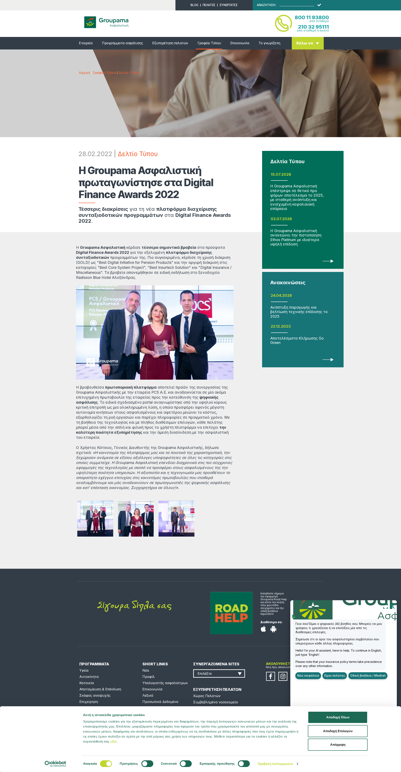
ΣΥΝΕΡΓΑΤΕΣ (229, 5)
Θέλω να (304, 43)
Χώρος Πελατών (207, 696)
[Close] (392, 606)
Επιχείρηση (88, 702)
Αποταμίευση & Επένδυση (100, 689)
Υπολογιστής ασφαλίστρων (165, 683)
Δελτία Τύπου (129, 73)
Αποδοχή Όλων (337, 717)
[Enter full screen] (385, 606)
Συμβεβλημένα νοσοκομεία (215, 702)
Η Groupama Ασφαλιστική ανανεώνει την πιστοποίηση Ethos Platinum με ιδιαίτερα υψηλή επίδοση (295, 237)
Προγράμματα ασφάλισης (122, 43)
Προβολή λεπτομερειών (275, 764)
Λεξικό (147, 695)
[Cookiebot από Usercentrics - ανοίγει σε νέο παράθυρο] (55, 764)
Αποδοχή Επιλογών (338, 731)
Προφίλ (148, 677)
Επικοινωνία (239, 43)
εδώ (113, 741)
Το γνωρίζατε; (269, 43)
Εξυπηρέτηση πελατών (170, 43)
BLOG (194, 5)
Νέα (145, 670)
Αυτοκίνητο (89, 677)
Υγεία (84, 670)
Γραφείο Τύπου (209, 43)
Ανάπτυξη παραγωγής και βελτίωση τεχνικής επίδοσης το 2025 (299, 311)
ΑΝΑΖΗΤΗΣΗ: (266, 5)
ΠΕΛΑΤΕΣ (209, 5)
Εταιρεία (86, 43)
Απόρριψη (337, 744)
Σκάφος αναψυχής (94, 695)
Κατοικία (86, 683)
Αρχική (84, 73)
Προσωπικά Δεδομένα (160, 702)
